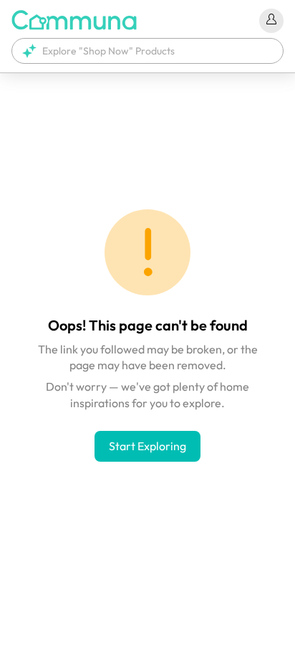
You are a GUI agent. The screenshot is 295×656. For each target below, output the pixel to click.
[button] (147, 51)
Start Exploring (147, 446)
